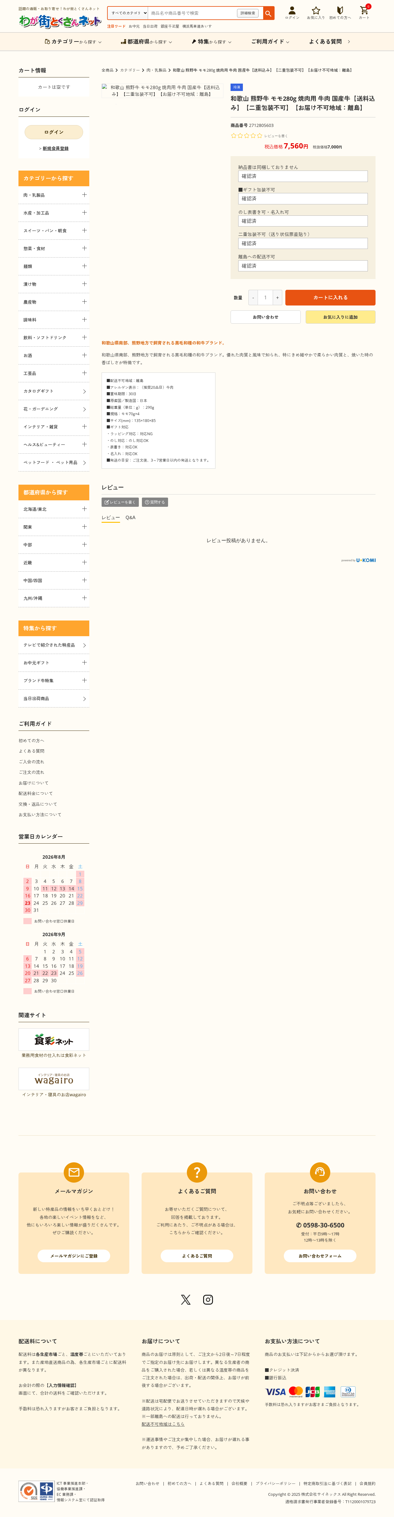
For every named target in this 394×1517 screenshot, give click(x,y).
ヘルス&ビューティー (44, 444)
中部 (27, 545)
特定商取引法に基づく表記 (328, 1483)
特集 (28, 628)
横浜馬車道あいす (197, 26)
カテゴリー (130, 70)
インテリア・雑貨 (40, 427)
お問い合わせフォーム (320, 1256)
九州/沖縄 (32, 598)
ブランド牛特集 (38, 681)
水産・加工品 (36, 213)
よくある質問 (31, 751)
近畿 (27, 562)
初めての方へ (31, 740)
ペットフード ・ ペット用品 (50, 462)
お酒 (27, 355)
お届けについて (33, 783)
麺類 (27, 266)
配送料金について (35, 793)
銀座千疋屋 (170, 26)
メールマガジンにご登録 (74, 1256)
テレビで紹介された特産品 (49, 645)
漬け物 (29, 284)
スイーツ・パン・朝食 (44, 231)
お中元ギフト (36, 663)
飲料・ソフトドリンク (44, 338)
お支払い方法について (40, 815)
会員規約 (368, 1483)
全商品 (108, 70)
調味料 (29, 320)
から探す (73, 41)
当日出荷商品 (36, 698)
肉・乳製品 (157, 70)
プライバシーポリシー (275, 1483)
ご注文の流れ (31, 772)
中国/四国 (32, 580)
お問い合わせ (266, 317)
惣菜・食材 (34, 248)
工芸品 (29, 373)
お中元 (134, 26)
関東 (27, 527)
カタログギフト (38, 391)
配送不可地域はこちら (163, 1424)
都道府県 (34, 492)
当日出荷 (150, 26)
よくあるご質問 (197, 1256)
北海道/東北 (34, 509)
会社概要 (239, 1483)
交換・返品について (37, 804)
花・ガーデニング (40, 409)
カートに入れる (330, 297)
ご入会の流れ (31, 762)
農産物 (29, 302)
